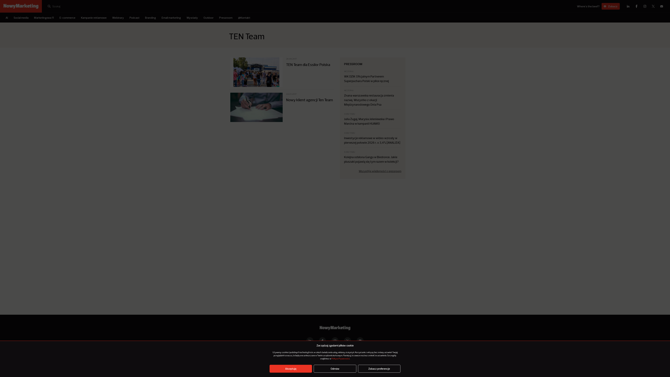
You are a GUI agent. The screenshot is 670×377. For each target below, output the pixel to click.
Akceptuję (290, 368)
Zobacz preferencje (379, 368)
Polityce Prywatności (340, 359)
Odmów (335, 368)
